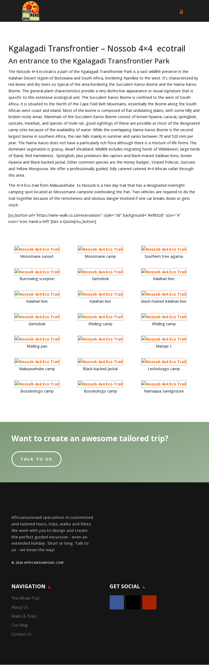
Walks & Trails (24, 616)
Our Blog (19, 625)
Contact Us (21, 634)
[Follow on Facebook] (117, 602)
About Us (20, 607)
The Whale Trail (25, 598)
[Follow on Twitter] (133, 602)
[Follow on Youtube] (149, 602)
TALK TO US (36, 459)
